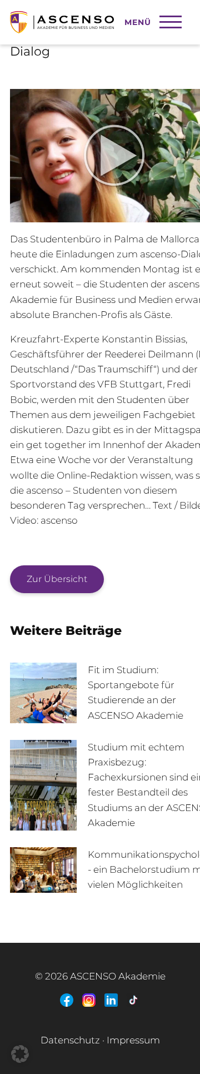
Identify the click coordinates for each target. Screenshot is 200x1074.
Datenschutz (70, 1040)
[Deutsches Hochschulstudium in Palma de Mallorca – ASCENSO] (85, 16)
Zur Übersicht (57, 579)
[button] (20, 1054)
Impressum (133, 1040)
